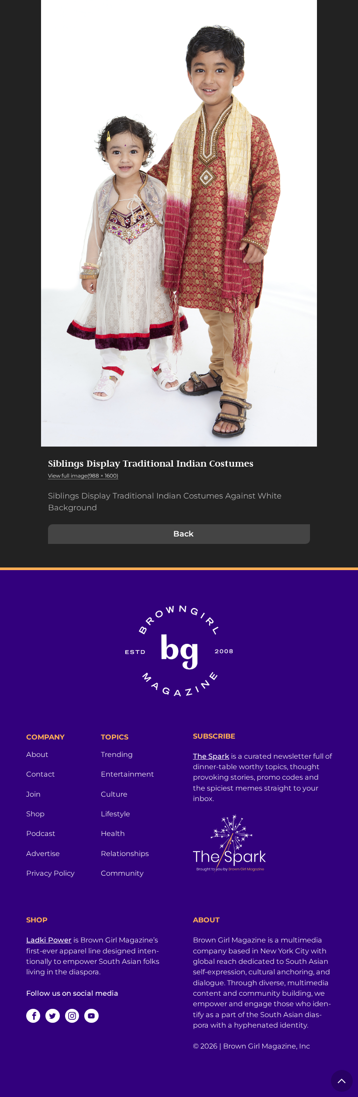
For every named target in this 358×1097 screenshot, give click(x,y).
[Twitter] (52, 1016)
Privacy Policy (50, 873)
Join (33, 794)
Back (183, 534)
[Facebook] (33, 1016)
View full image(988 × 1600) (83, 475)
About (37, 754)
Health (113, 833)
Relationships (125, 853)
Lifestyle (115, 813)
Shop (35, 813)
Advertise (43, 853)
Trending (117, 754)
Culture (114, 794)
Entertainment (127, 774)
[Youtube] (91, 1016)
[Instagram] (72, 1016)
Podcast (40, 833)
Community (122, 873)
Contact (40, 774)
